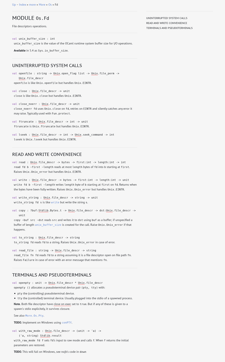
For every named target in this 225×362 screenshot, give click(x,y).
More (42, 4)
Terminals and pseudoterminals (169, 28)
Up (14, 4)
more (32, 4)
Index (22, 4)
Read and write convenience (166, 23)
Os (50, 4)
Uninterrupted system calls (166, 18)
